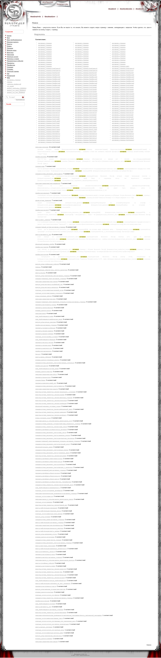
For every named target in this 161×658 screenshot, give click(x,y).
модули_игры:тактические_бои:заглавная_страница (52, 276)
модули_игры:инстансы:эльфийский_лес (49, 284)
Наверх (149, 645)
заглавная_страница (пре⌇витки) (85, 140)
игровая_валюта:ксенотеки (44, 592)
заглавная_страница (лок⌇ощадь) (123, 140)
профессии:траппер (41, 247)
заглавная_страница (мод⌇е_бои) (86, 129)
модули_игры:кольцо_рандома (45, 322)
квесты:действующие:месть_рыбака (47, 531)
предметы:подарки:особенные (45, 328)
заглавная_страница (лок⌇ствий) (49, 119)
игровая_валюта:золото (43, 310)
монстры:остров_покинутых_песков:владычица (51, 400)
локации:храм (39, 166)
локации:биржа (40, 380)
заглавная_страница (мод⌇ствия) (123, 127)
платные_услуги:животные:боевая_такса (49, 618)
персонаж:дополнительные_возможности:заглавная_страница (56, 493)
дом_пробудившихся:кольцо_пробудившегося (50, 580)
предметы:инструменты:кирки (45, 566)
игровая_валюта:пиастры (43, 371)
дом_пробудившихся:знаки (44, 316)
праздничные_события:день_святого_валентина (51, 270)
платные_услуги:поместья (44, 496)
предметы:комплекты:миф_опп (45, 383)
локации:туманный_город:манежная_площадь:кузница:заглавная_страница (60, 302)
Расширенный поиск (20, 99)
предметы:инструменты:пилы (45, 554)
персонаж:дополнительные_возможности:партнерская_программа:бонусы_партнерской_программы (68, 615)
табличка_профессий (14, 84)
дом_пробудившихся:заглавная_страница (49, 609)
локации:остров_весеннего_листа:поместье (49, 386)
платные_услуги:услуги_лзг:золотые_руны (49, 630)
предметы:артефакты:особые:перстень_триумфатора (53, 482)
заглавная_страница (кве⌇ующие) (49, 94)
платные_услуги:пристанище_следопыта (49, 293)
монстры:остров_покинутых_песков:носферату (51, 415)
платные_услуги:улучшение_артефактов (49, 490)
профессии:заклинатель (43, 351)
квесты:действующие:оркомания (46, 508)
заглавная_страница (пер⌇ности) (122, 129)
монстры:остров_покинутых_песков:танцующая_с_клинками (55, 392)
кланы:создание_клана (43, 418)
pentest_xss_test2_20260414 (16, 90)
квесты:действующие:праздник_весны (48, 511)
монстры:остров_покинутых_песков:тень (48, 572)
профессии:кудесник (42, 601)
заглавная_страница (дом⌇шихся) (49, 68)
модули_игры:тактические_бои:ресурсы (48, 636)
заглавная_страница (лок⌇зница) (85, 142)
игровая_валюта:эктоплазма (44, 537)
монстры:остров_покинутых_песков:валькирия (50, 456)
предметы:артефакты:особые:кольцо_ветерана (51, 429)
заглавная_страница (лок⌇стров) (85, 121)
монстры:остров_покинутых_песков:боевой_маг (51, 505)
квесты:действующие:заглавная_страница (49, 522)
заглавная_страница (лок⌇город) (85, 125)
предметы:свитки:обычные (44, 307)
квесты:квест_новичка (42, 220)
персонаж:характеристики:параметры (47, 183)
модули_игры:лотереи (42, 517)
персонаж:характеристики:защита (46, 389)
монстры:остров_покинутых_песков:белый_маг (51, 575)
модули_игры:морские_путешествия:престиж (50, 589)
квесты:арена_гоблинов (43, 357)
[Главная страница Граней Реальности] (48, 4)
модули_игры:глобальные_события (47, 264)
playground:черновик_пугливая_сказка (48, 406)
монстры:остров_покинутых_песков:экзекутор (50, 569)
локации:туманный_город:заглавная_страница (50, 278)
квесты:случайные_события (44, 563)
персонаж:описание (41, 147)
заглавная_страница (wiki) (120, 66)
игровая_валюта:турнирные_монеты (47, 360)
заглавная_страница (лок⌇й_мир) (123, 119)
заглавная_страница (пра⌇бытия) (49, 73)
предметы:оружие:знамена (44, 331)
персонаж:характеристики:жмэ (45, 299)
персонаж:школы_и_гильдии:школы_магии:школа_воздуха (54, 560)
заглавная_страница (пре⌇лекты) (86, 136)
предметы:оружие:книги (43, 345)
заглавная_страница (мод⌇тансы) (86, 127)
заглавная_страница (13, 80)
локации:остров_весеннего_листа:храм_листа (50, 432)
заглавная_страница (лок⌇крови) (85, 115)
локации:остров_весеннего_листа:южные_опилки (51, 450)
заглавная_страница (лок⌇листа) (123, 110)
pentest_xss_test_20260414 (16, 92)
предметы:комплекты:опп (43, 348)
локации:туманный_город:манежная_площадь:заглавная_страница (57, 441)
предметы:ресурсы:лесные (44, 342)
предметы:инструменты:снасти (45, 586)
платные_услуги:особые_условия (46, 337)
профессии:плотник (41, 254)
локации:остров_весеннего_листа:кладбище (50, 464)
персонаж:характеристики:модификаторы (49, 525)
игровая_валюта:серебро (43, 638)
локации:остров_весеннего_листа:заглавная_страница (53, 543)
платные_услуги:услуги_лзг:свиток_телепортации (52, 624)
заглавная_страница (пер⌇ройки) (49, 131)
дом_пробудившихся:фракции (45, 339)
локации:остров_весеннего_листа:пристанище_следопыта (54, 363)
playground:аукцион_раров (44, 447)
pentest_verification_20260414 (16, 88)
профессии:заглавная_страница (46, 325)
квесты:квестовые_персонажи (45, 546)
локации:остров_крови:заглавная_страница (49, 519)
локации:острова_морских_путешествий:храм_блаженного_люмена (57, 424)
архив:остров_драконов (43, 200)
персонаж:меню (40, 313)
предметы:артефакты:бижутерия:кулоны (48, 458)
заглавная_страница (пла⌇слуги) (123, 70)
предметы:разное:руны (43, 377)
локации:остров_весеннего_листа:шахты (48, 174)
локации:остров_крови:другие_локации (48, 540)
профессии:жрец (40, 157)
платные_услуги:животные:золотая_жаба (49, 633)
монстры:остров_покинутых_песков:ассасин (50, 578)
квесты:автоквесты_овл (43, 234)
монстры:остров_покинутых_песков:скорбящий (51, 403)
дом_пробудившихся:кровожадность (47, 488)
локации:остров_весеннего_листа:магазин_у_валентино (54, 467)
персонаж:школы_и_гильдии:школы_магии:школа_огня (53, 421)
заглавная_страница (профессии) (123, 75)
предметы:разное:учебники (44, 334)
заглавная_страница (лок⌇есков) (122, 115)
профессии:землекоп (42, 193)
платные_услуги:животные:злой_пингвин (49, 514)
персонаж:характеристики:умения (46, 281)
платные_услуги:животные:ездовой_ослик (49, 290)
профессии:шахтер (41, 366)
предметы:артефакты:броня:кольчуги (47, 476)
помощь (9, 82)
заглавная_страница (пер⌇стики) (85, 131)
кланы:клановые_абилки (43, 296)
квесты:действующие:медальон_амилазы (49, 528)
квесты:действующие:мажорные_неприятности (51, 548)
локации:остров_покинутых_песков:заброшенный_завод (54, 409)
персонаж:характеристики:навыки (46, 641)
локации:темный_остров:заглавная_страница (50, 227)
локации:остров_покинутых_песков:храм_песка (51, 427)
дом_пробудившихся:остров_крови (47, 368)
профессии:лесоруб (42, 210)
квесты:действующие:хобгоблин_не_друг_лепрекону (52, 583)
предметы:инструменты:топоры (45, 305)
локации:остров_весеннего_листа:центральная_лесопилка (54, 438)
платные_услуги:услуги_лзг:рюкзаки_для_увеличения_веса (55, 621)
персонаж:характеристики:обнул (46, 374)
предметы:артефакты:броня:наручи (47, 479)
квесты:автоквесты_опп (43, 607)
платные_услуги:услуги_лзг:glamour (47, 595)
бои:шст (38, 354)
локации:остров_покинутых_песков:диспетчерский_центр (54, 485)
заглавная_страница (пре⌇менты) (49, 134)
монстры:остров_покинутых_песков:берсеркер (50, 612)
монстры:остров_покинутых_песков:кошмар (49, 395)
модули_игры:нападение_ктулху (46, 534)
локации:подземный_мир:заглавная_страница (50, 470)
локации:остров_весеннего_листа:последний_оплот (52, 444)
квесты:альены (40, 273)
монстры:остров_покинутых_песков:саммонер (50, 412)
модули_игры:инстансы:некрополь (46, 287)
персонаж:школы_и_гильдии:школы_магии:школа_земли (54, 499)
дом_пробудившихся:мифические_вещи (48, 319)
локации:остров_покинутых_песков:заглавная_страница (54, 598)
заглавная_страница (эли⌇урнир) (86, 85)
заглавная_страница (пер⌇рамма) (49, 142)
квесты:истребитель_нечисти (45, 551)
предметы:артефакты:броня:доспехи (47, 473)
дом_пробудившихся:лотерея (45, 604)
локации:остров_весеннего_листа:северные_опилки (52, 435)
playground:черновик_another (44, 244)
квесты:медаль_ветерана (43, 627)
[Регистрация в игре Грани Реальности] (62, 6)
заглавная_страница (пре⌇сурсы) (123, 138)
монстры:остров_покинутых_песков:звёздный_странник (53, 398)
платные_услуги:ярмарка (43, 502)
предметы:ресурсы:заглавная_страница (48, 557)
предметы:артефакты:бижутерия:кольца (48, 461)
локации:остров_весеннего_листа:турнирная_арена (52, 453)
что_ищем (10, 86)
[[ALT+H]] (14, 15)
